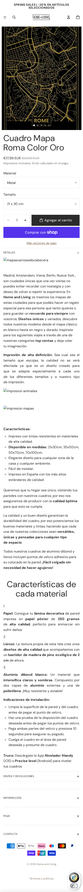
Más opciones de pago (42, 243)
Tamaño (9, 194)
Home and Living (46, 864)
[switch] (74, 886)
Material (9, 173)
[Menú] (5, 17)
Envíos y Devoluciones (18, 776)
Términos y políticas (41, 878)
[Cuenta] (68, 17)
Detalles (9, 252)
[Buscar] (14, 17)
